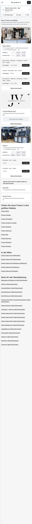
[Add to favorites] (28, 29)
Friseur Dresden (6, 215)
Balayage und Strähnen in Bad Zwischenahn (14, 280)
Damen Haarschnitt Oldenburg (10, 267)
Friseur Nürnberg (6, 242)
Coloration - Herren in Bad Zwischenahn (13, 309)
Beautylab (5, 188)
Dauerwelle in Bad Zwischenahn (10, 333)
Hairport (4, 145)
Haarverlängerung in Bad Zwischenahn (12, 325)
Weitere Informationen (16, 88)
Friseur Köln (4, 234)
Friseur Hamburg (6, 227)
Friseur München (6, 238)
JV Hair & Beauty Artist (9, 111)
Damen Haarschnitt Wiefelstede (10, 255)
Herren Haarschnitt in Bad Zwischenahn (13, 321)
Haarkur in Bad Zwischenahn (9, 337)
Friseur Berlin (5, 211)
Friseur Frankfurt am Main (9, 223)
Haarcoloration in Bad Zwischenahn (11, 305)
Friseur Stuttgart (6, 246)
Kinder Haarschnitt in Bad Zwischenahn (13, 313)
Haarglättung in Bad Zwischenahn (11, 329)
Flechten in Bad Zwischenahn (10, 340)
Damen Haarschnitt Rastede (9, 271)
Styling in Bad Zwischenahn (9, 284)
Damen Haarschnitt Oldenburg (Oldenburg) (14, 263)
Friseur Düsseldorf (6, 219)
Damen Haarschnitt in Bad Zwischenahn (13, 317)
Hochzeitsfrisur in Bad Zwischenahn (12, 288)
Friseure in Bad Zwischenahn (9, 344)
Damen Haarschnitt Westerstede (11, 259)
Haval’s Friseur (7, 196)
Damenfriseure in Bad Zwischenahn (11, 292)
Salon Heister (6, 46)
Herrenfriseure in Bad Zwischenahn (11, 296)
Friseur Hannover (6, 230)
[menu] (2, 2)
